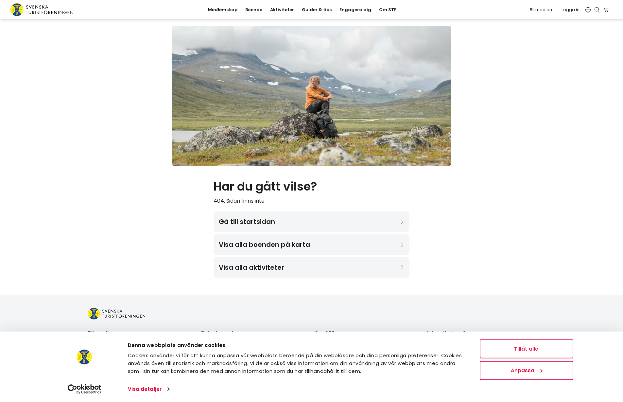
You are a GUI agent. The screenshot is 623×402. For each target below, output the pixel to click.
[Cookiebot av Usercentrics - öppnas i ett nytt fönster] (84, 389)
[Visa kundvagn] (607, 9)
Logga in (571, 10)
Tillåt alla (526, 348)
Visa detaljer (145, 389)
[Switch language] (588, 9)
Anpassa (523, 370)
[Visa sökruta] (597, 9)
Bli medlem (542, 10)
